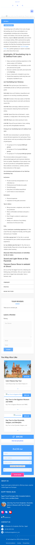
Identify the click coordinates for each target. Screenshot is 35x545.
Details (6, 21)
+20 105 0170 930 (9, 529)
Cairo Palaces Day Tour (14, 381)
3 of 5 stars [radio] (15, 318)
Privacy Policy (26, 543)
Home (3, 17)
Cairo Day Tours (9, 25)
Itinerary (7, 282)
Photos (6, 287)
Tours (7, 17)
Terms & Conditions (10, 543)
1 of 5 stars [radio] (10, 318)
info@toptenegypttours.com (12, 532)
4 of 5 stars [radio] (17, 318)
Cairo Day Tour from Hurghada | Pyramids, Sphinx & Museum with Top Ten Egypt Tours (20, 505)
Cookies (19, 543)
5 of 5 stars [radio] (19, 318)
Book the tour (8, 291)
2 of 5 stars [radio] (12, 318)
